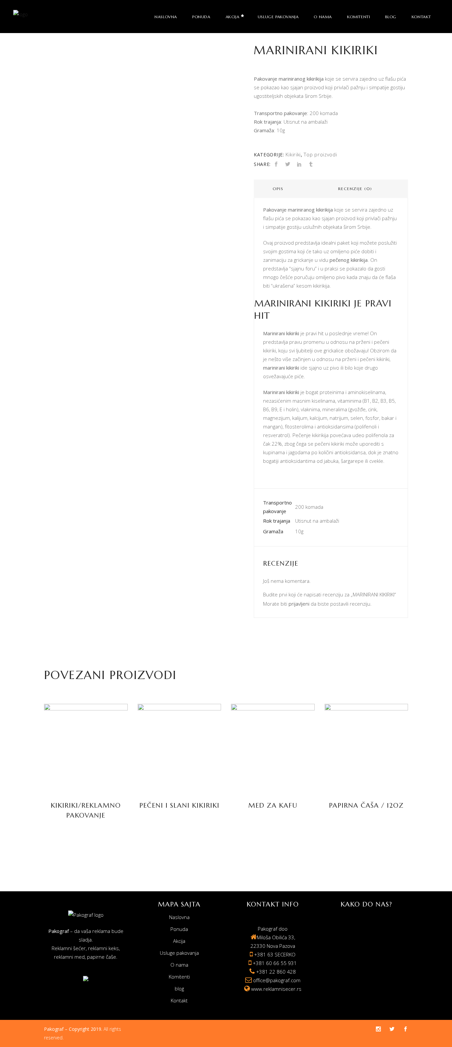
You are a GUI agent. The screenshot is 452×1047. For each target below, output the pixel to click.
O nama (179, 964)
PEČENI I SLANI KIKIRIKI (179, 805)
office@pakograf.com (276, 980)
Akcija (179, 941)
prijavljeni (299, 603)
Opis (278, 188)
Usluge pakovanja (179, 952)
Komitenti (179, 976)
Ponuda (179, 929)
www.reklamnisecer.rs (276, 989)
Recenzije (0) (355, 188)
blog (179, 988)
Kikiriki (293, 154)
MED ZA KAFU (272, 805)
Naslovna (179, 917)
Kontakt (179, 1000)
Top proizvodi (320, 154)
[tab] (278, 189)
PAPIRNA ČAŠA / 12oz (366, 805)
